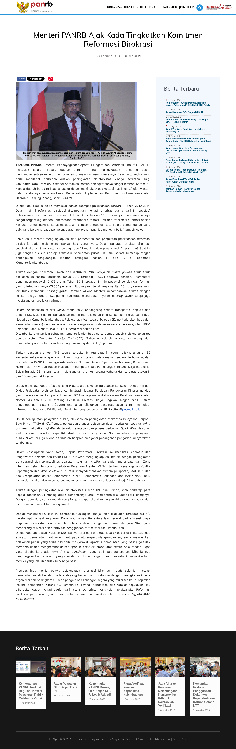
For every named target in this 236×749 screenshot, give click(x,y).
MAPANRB (169, 7)
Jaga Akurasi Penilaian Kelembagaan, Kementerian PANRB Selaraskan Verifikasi (188, 139)
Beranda (114, 7)
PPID (191, 7)
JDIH (182, 7)
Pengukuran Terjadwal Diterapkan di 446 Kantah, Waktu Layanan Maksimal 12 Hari (187, 161)
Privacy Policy (180, 739)
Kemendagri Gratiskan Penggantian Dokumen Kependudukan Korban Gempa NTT (187, 150)
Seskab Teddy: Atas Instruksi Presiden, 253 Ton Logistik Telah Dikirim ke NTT (186, 171)
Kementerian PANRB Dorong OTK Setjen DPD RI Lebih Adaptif (187, 120)
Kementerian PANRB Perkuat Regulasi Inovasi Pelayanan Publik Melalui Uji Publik (188, 104)
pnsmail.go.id (131, 409)
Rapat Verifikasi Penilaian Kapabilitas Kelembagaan (185, 130)
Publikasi (148, 7)
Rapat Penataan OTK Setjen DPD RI (184, 112)
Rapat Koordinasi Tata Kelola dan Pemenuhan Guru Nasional (183, 180)
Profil (129, 7)
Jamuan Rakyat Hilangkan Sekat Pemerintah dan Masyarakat (183, 190)
